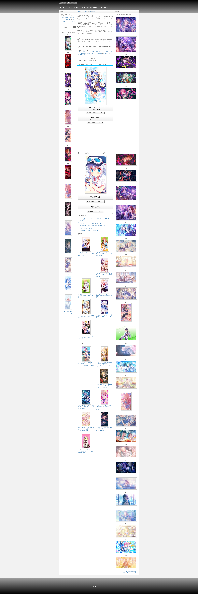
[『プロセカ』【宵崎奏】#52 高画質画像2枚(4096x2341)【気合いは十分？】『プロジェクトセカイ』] (126, 230)
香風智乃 (105, 53)
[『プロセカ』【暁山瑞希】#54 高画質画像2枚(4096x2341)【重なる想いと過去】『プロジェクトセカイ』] (126, 262)
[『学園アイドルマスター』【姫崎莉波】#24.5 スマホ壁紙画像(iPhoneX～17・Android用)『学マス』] (68, 117)
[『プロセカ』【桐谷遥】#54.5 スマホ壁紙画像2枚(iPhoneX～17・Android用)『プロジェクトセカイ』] (68, 264)
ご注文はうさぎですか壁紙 (101, 51)
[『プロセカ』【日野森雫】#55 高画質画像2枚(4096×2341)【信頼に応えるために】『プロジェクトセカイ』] (126, 420)
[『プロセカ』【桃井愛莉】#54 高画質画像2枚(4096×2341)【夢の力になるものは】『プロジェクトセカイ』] (126, 94)
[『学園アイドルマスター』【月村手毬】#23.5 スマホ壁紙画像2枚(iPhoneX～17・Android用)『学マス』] (68, 135)
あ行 (62, 17)
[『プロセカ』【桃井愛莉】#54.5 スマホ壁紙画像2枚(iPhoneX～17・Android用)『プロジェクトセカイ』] (68, 98)
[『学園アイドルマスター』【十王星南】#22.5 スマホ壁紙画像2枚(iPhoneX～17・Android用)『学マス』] (68, 191)
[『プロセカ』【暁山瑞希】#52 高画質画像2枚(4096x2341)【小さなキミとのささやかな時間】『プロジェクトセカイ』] (126, 452)
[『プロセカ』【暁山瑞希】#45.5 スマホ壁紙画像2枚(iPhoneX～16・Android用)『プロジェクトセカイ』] (68, 301)
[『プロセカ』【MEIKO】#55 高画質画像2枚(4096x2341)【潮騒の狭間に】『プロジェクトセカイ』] (126, 175)
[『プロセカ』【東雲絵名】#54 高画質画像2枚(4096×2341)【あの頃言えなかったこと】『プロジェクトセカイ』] (126, 62)
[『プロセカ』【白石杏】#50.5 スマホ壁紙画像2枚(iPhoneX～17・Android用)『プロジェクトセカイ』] (68, 61)
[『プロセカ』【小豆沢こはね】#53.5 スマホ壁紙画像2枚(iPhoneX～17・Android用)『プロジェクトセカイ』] (68, 172)
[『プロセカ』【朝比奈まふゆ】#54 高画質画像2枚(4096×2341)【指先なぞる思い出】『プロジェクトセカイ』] (126, 483)
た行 (70, 17)
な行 (73, 17)
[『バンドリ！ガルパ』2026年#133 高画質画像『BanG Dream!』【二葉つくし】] (126, 333)
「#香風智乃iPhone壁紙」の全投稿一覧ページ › (90, 231)
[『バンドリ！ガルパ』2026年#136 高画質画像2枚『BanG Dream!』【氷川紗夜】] (126, 44)
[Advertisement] (95, 138)
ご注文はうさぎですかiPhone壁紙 (94, 53)
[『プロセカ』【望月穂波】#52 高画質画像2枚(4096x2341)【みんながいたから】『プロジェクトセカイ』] (126, 563)
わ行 (73, 19)
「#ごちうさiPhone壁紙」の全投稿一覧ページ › (90, 223)
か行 (64, 17)
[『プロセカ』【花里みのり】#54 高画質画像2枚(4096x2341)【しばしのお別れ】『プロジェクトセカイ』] (126, 246)
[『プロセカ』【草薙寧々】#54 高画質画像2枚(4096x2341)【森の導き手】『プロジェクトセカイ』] (126, 78)
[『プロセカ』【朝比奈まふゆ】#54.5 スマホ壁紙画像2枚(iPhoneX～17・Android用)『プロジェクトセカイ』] (68, 227)
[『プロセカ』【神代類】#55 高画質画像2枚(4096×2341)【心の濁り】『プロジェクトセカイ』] (126, 382)
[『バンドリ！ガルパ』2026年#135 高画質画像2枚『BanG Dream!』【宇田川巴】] (126, 212)
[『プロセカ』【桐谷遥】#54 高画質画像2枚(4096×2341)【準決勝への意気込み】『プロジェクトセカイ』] (126, 293)
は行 (62, 19)
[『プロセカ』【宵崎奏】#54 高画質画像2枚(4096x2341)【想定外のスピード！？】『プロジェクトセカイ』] (126, 515)
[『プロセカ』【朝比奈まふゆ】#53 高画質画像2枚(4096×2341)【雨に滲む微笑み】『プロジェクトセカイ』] (126, 468)
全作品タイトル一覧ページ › (69, 21)
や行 (67, 19)
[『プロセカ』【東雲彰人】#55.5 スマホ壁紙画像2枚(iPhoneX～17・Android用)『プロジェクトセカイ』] (68, 154)
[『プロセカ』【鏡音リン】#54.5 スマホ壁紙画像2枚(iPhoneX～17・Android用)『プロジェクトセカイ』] (68, 246)
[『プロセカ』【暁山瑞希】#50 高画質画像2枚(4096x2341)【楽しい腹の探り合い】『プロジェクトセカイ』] (126, 278)
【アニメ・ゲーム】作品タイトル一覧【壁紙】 (77, 7)
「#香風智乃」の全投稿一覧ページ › (87, 228)
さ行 (67, 17)
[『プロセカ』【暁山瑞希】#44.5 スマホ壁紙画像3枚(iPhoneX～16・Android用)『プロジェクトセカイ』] (68, 209)
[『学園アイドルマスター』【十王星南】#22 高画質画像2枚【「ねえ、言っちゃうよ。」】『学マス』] (126, 401)
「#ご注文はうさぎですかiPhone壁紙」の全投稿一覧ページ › (93, 225)
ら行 (70, 19)
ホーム (62, 7)
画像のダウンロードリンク (96, 112)
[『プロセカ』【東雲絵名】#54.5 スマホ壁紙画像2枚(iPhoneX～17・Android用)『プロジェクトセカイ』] (68, 80)
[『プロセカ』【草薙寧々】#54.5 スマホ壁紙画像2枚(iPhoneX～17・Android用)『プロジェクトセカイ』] (68, 43)
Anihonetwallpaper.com (68, 2)
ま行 (64, 19)
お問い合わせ (104, 7)
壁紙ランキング (95, 7)
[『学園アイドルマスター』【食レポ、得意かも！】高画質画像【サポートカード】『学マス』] (126, 436)
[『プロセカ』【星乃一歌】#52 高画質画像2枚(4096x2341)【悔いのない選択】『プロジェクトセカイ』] (126, 499)
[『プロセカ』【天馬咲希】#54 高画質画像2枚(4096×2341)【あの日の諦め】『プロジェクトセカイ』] (126, 531)
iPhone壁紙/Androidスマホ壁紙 (86, 51)
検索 (74, 27)
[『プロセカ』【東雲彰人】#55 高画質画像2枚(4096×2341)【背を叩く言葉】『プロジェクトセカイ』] (126, 159)
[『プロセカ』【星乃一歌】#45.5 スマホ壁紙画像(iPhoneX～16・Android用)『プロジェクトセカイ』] (68, 283)
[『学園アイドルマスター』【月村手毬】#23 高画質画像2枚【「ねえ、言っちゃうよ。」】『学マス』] (126, 312)
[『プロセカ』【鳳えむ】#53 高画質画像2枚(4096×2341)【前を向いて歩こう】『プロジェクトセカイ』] (126, 547)
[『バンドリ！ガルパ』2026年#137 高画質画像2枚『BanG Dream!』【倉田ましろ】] (126, 25)
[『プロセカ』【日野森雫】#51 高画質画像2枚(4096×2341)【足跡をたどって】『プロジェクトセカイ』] (126, 351)
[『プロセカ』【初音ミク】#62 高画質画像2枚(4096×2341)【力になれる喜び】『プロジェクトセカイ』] (126, 367)
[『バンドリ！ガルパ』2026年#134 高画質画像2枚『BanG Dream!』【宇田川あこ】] (126, 193)
